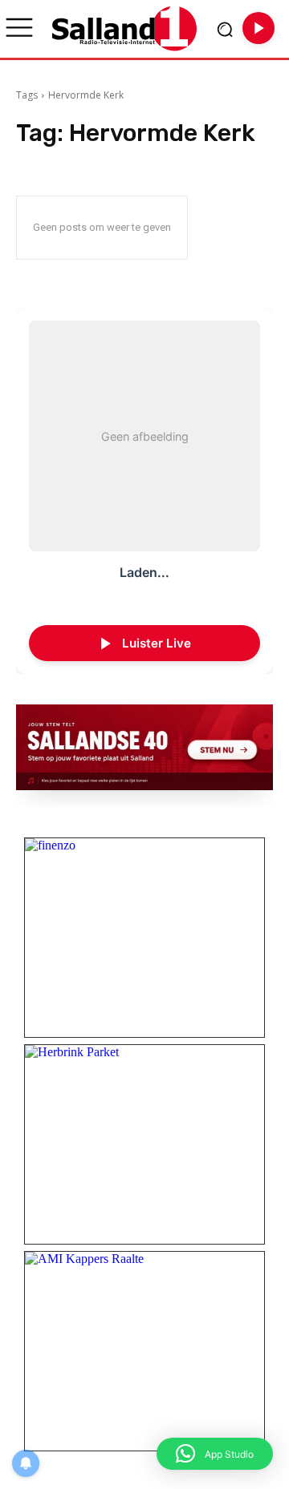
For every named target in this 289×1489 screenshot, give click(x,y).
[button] (215, 1454)
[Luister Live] (258, 28)
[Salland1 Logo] (124, 28)
